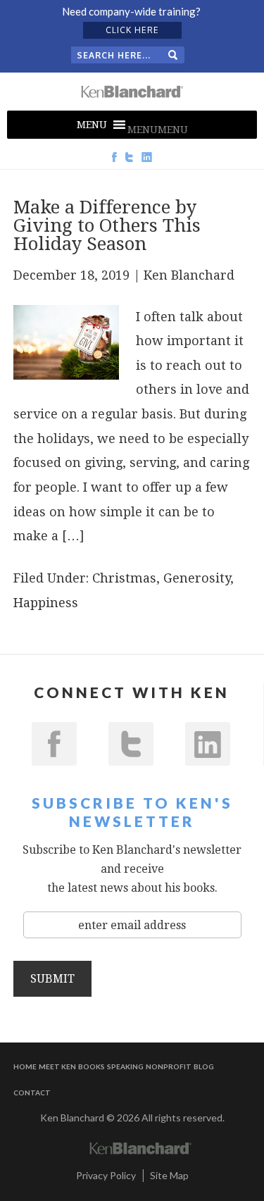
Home (25, 1066)
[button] (157, 129)
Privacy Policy (106, 1175)
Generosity (196, 578)
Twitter (130, 744)
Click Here (132, 30)
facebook (54, 744)
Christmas (124, 578)
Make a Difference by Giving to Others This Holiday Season (107, 225)
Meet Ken (57, 1066)
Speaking (125, 1066)
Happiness (45, 602)
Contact (32, 1092)
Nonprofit (168, 1066)
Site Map (169, 1175)
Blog (204, 1066)
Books (91, 1066)
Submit (52, 978)
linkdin (207, 744)
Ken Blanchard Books (132, 91)
